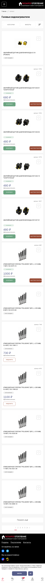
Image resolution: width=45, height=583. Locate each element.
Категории (11, 24)
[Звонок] (42, 579)
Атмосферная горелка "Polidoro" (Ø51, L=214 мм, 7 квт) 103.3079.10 (22, 265)
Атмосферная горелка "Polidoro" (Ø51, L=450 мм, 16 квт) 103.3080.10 (22, 503)
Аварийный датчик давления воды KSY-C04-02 (21, 132)
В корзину (9, 104)
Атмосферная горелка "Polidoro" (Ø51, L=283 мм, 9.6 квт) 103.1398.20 (22, 388)
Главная (4, 11)
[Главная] (3, 579)
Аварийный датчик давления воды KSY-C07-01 (21, 220)
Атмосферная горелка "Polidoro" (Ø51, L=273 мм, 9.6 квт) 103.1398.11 (22, 344)
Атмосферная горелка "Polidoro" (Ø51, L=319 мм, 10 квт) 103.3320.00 (22, 432)
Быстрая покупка (36, 104)
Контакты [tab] (27, 542)
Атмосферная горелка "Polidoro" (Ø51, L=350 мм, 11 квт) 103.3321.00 (22, 467)
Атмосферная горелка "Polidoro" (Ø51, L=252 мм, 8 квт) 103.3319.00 (22, 309)
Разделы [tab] (5, 542)
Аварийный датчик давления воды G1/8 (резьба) (19, 53)
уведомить (9, 359)
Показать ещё (22, 520)
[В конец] (29, 527)
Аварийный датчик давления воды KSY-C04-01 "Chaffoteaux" (21, 89)
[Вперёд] (27, 527)
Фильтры (28, 24)
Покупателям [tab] (16, 542)
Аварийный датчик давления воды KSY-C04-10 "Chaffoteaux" (21, 177)
